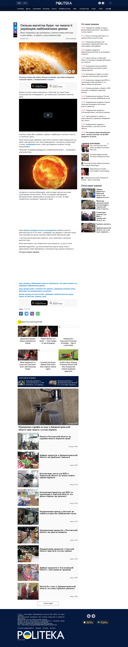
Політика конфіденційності (26, 628)
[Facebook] (15, 24)
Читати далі (48, 603)
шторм (50, 80)
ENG (101, 9)
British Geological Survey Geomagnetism (40, 230)
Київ (74, 9)
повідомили (31, 144)
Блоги (54, 9)
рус (25, 3)
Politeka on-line (64, 9)
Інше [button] (107, 9)
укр (19, 3)
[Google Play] (103, 622)
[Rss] (99, 3)
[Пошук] (110, 3)
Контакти (52, 628)
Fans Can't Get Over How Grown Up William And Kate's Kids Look (99, 148)
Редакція (38, 628)
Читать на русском (71, 38)
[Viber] (15, 32)
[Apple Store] (88, 622)
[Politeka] (64, 3)
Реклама (45, 628)
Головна (20, 9)
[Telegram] (103, 3)
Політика (46, 9)
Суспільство (84, 9)
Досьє (28, 9)
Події (94, 9)
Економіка (37, 9)
